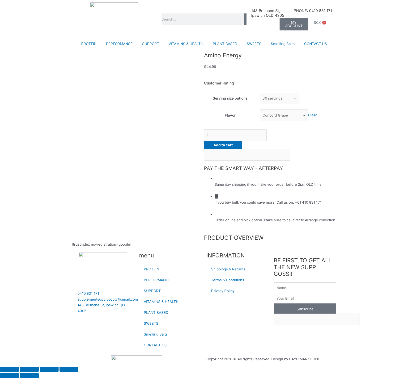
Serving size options (230, 98)
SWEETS (254, 44)
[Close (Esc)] (69, 369)
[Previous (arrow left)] (9, 375)
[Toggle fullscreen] (29, 369)
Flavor (230, 115)
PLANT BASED (225, 44)
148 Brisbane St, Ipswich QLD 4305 (267, 13)
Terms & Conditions (227, 280)
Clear (312, 115)
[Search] (245, 19)
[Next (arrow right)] (29, 375)
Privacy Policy (222, 291)
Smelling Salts (283, 44)
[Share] (49, 369)
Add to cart (223, 145)
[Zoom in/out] (9, 369)
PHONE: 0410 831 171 (313, 10)
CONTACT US (315, 44)
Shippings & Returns (228, 269)
